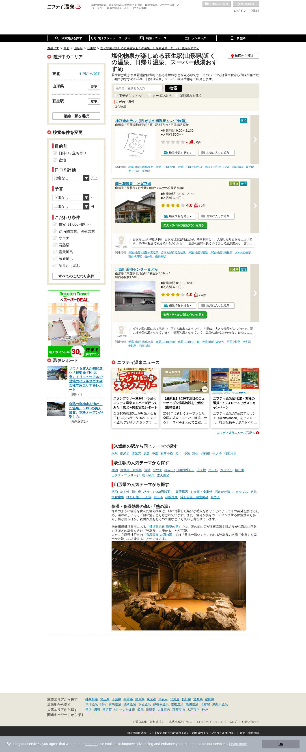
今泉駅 (146, 171)
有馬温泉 (115, 704)
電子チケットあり (131, 95)
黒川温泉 (192, 704)
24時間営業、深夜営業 (77, 231)
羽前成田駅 (135, 256)
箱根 (103, 704)
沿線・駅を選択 (76, 116)
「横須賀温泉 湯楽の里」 (163, 526)
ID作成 (254, 11)
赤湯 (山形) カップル (217, 167)
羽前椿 (205, 453)
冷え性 (201, 470)
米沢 (115, 453)
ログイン (240, 11)
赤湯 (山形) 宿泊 (165, 167)
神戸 (205, 709)
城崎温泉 (129, 704)
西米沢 (136, 453)
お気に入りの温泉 (217, 4)
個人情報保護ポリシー (140, 733)
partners (90, 744)
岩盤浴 (64, 245)
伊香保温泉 (161, 704)
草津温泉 (91, 704)
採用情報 (253, 733)
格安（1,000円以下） (179, 470)
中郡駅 (132, 345)
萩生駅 (250, 167)
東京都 (151, 699)
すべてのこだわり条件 (76, 276)
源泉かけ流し (224, 492)
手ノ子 (217, 453)
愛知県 (198, 699)
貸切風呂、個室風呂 (194, 497)
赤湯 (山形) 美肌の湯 (190, 167)
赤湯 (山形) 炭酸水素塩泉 (143, 252)
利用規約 (197, 733)
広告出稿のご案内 (180, 722)
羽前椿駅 (237, 167)
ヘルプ (232, 722)
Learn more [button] (238, 744)
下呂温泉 (144, 704)
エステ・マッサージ (126, 475)
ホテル (213, 470)
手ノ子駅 (133, 171)
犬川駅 (247, 341)
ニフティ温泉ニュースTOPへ (236, 432)
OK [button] (280, 744)
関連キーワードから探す (65, 715)
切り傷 (239, 470)
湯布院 (205, 704)
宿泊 (115, 470)
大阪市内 (163, 709)
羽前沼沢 (230, 453)
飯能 (140, 709)
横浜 (88, 709)
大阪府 (163, 699)
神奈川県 (91, 699)
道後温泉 (177, 704)
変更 (94, 87)
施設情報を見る (179, 152)
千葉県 (116, 699)
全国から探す (89, 73)
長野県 (186, 699)
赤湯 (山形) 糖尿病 (221, 252)
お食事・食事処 (131, 470)
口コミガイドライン (210, 722)
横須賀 (107, 709)
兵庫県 (128, 699)
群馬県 (139, 699)
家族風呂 (66, 259)
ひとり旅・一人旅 (138, 497)
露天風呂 (163, 475)
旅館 (147, 470)
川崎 (97, 709)
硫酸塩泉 (171, 497)
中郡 (155, 453)
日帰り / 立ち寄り (72, 153)
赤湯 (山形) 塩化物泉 (140, 167)
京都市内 (178, 709)
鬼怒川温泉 (220, 704)
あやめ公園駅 (243, 252)
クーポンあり (162, 95)
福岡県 (209, 699)
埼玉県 (105, 699)
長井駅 (148, 256)
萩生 (195, 453)
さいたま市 (127, 709)
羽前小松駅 (233, 341)
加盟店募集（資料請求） (148, 722)
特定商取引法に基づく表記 (173, 733)
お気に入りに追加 (218, 152)
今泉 (187, 453)
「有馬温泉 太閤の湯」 (159, 534)
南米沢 (124, 453)
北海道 (174, 699)
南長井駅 (160, 256)
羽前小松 (166, 453)
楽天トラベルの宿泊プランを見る (184, 225)
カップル (226, 470)
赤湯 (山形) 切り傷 (189, 341)
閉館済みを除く (191, 95)
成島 (146, 453)
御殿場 (150, 709)
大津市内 (193, 709)
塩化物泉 (148, 475)
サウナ (157, 470)
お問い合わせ (250, 722)
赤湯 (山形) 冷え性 (213, 341)
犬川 (178, 453)
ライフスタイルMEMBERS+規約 (225, 733)
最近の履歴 (246, 4)
